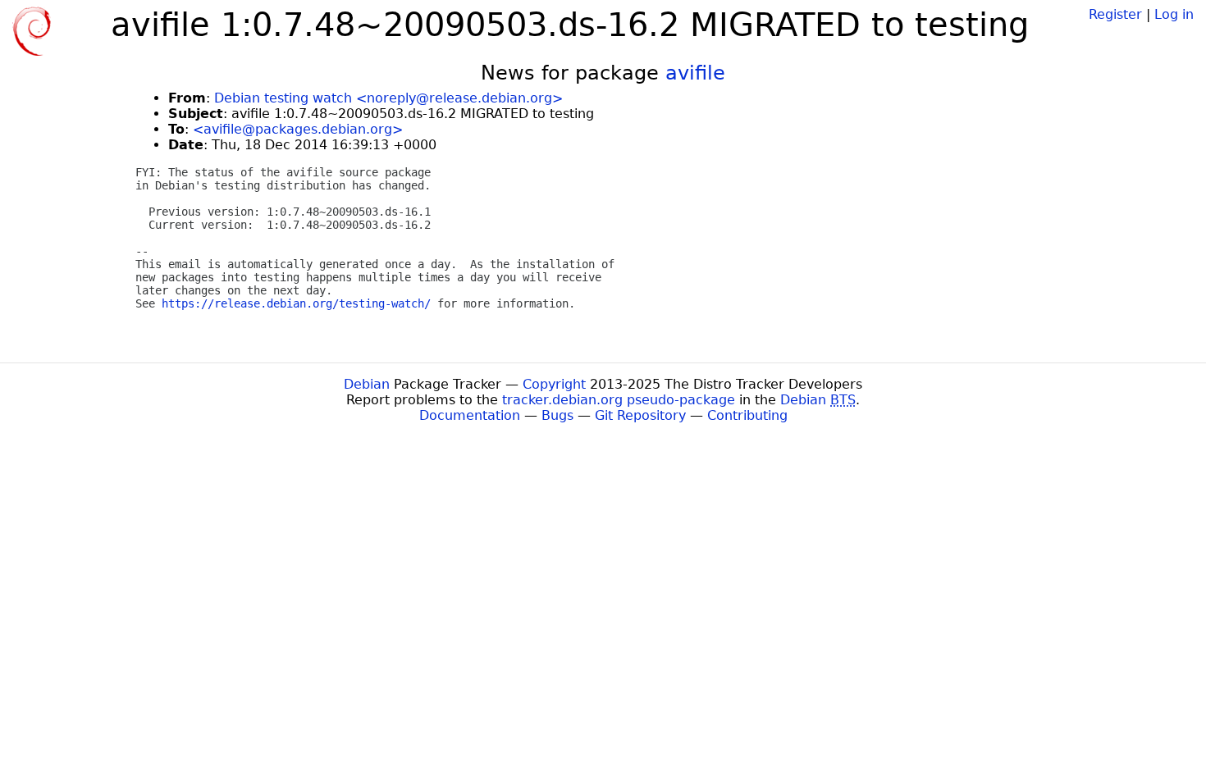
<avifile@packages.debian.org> (298, 129)
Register (1115, 14)
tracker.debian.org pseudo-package (618, 400)
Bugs (557, 415)
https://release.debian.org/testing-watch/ (296, 303)
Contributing (747, 415)
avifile (695, 73)
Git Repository (640, 415)
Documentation (469, 415)
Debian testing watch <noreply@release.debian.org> (388, 98)
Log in (1174, 14)
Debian (367, 384)
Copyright (554, 384)
